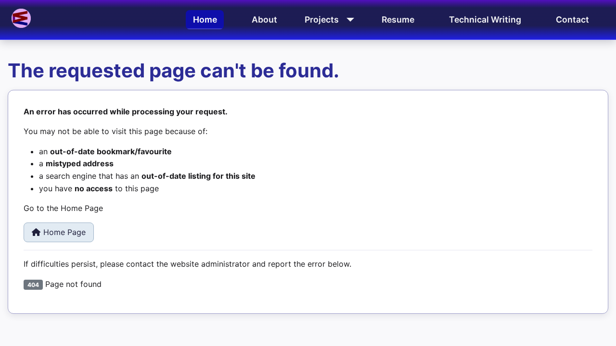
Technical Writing (485, 19)
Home (205, 19)
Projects (322, 19)
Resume (398, 19)
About (264, 19)
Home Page (64, 232)
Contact (572, 19)
